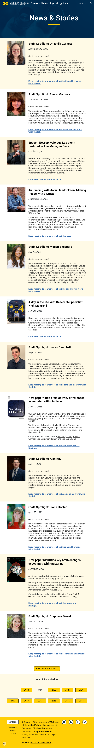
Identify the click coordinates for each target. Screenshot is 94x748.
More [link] (81, 3)
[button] (91, 3)
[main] (53, 19)
